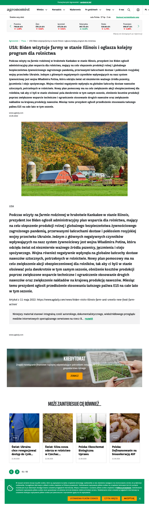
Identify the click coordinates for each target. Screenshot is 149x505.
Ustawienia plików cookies (84, 499)
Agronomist (13, 41)
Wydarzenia (75, 10)
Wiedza (40, 10)
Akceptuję (129, 499)
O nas (121, 10)
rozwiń (89, 319)
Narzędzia (56, 10)
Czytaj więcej (111, 499)
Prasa (23, 41)
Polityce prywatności (123, 488)
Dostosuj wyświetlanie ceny (127, 17)
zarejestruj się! (85, 2)
